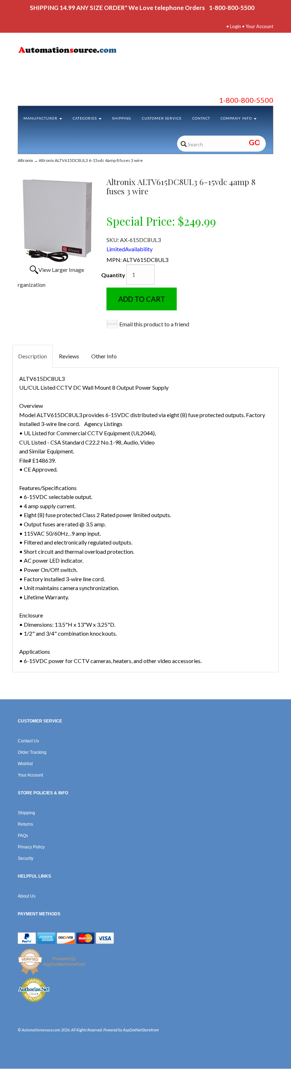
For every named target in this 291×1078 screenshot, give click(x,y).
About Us (26, 896)
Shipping (121, 118)
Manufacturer (41, 118)
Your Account (259, 26)
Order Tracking (32, 752)
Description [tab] (32, 356)
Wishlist (25, 763)
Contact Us (28, 740)
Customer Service (162, 118)
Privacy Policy (31, 847)
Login (235, 26)
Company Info (237, 118)
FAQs (23, 835)
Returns (25, 824)
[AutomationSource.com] (145, 51)
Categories (85, 118)
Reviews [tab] (69, 356)
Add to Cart (141, 299)
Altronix (25, 160)
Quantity (113, 275)
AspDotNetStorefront (141, 1030)
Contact (201, 118)
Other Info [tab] (104, 356)
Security (25, 858)
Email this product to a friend (154, 324)
